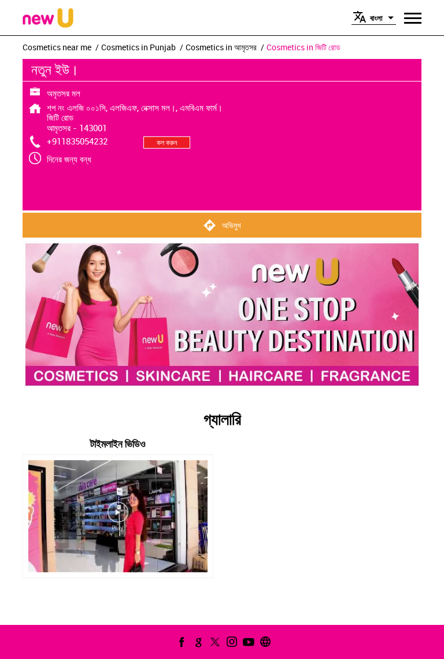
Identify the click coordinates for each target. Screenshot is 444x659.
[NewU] (48, 18)
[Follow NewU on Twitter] (213, 641)
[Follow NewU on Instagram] (230, 641)
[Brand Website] (264, 641)
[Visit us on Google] (197, 641)
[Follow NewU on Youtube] (247, 641)
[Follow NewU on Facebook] (180, 641)
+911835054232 (77, 141)
